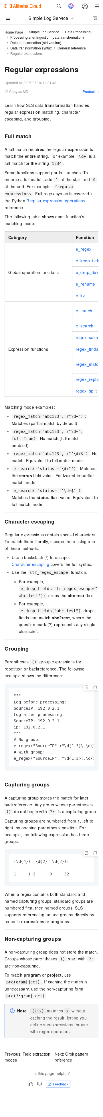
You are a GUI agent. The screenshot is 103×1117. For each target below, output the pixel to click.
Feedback (60, 1083)
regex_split (86, 391)
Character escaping (30, 564)
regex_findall (88, 349)
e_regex (84, 249)
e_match (84, 310)
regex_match (88, 364)
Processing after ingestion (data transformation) (47, 37)
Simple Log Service (44, 31)
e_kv (80, 295)
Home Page (14, 32)
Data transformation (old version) (35, 42)
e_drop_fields (89, 272)
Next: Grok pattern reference (71, 1057)
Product (89, 91)
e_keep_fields (89, 260)
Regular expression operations (55, 201)
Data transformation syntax (31, 47)
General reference (72, 47)
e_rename (85, 284)
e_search (85, 326)
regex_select (88, 337)
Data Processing (78, 31)
